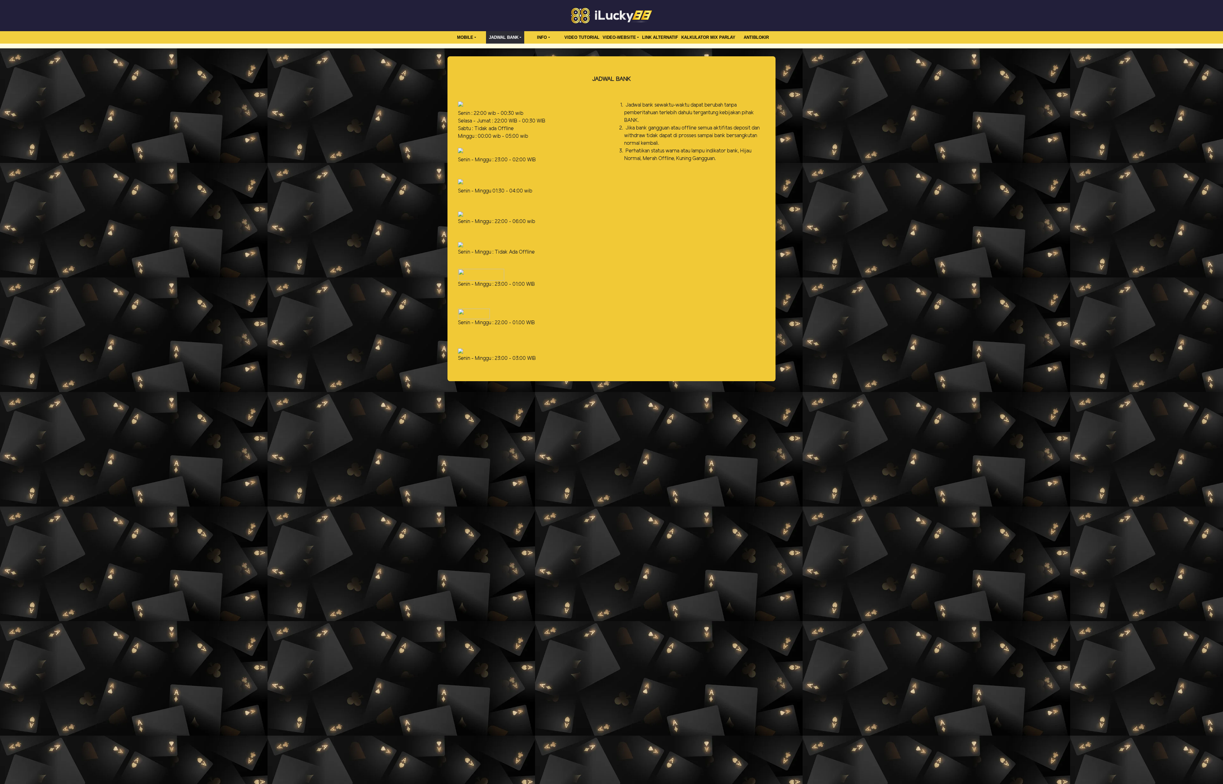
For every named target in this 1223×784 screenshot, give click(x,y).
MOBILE (465, 37)
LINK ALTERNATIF (660, 37)
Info (542, 37)
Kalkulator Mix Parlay (708, 37)
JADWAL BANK (504, 37)
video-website (619, 37)
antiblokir (756, 37)
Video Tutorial (581, 37)
